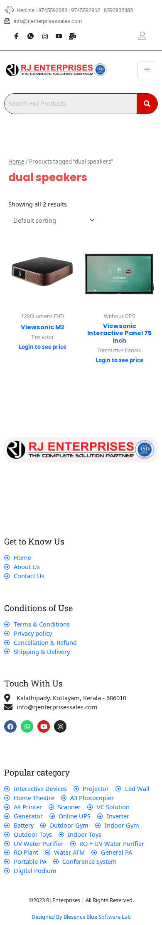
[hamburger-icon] (146, 70)
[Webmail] (70, 31)
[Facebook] (13, 31)
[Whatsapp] (27, 31)
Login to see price (42, 347)
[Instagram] (41, 31)
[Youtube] (55, 31)
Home (16, 161)
